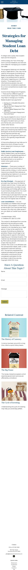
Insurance (14, 568)
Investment (14, 564)
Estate (14, 566)
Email (3, 280)
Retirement (14, 563)
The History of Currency (11, 339)
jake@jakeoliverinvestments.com (14, 554)
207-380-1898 (15, 547)
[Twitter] (14, 556)
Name (3, 271)
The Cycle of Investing (10, 402)
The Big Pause (7, 370)
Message (4, 289)
